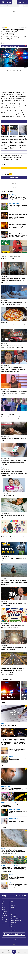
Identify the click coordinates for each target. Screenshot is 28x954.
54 (6, 194)
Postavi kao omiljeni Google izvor (10, 46)
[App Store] (19, 934)
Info (3, 901)
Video (12, 901)
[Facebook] (16, 895)
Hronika (16, 737)
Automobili (4, 921)
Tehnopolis (4, 919)
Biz (3, 905)
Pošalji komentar (14, 177)
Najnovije (9, 2)
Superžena (4, 915)
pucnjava (4, 168)
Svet (10, 747)
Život (3, 907)
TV (11, 903)
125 (6, 203)
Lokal (3, 923)
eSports (4, 917)
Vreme (12, 907)
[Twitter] (19, 895)
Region (3, 27)
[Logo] (2, 2)
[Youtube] (25, 895)
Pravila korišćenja (15, 918)
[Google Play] (8, 934)
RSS (12, 924)
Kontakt (13, 926)
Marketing (13, 914)
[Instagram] (22, 895)
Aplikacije (13, 922)
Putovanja (4, 911)
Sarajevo (24, 168)
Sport (3, 903)
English (13, 905)
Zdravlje (4, 909)
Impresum (13, 916)
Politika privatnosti (16, 920)
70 (6, 232)
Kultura (4, 913)
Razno (2, 723)
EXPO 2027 (3, 802)
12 (6, 223)
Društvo (11, 756)
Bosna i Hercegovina (14, 168)
